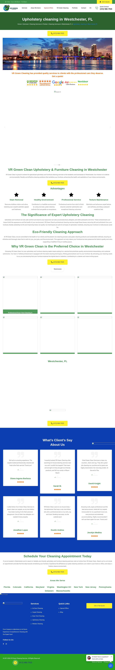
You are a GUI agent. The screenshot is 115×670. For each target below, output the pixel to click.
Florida (7, 587)
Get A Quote (105, 2)
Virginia (50, 587)
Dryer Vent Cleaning (38, 616)
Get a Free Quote (99, 606)
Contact (83, 8)
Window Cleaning (37, 624)
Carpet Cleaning (37, 612)
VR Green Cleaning (62, 8)
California (28, 587)
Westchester (58, 269)
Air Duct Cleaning (37, 608)
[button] (5, 127)
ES (90, 8)
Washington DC (64, 587)
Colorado (17, 587)
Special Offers (48, 8)
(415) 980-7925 (106, 9)
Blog (61, 612)
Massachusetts (63, 591)
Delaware (49, 591)
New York (78, 587)
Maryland (40, 587)
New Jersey (90, 587)
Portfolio (75, 8)
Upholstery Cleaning (38, 620)
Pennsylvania (105, 587)
